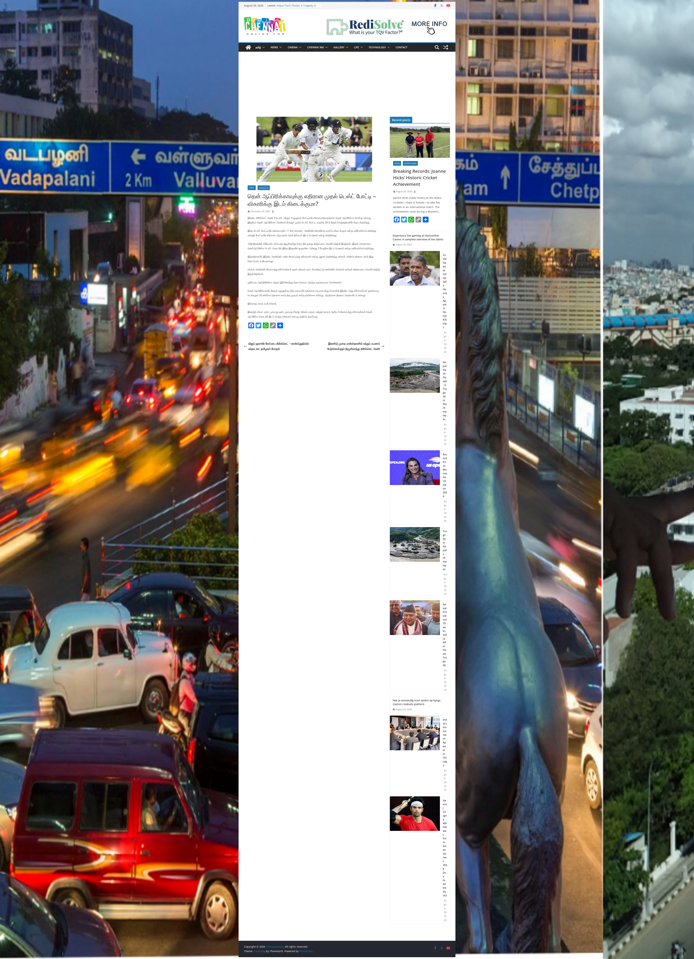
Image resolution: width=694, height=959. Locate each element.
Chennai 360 (315, 47)
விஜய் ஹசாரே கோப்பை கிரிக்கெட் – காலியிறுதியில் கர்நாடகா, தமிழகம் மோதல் (278, 346)
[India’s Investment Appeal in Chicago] (415, 755)
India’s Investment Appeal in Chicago (445, 742)
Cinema (292, 47)
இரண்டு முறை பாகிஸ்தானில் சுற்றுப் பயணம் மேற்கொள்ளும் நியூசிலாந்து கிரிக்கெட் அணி (353, 346)
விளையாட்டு (263, 187)
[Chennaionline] (248, 47)
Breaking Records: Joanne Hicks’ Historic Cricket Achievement (296, 7)
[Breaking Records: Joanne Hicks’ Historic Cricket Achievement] (420, 142)
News (274, 47)
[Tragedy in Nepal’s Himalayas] (415, 562)
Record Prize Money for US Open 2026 (445, 475)
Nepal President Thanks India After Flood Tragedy (445, 635)
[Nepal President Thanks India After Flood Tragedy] (415, 647)
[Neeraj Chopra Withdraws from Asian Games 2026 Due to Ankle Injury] (415, 860)
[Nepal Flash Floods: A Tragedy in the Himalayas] (415, 403)
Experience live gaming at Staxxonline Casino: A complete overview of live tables (418, 237)
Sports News (410, 163)
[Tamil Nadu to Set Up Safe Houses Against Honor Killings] (415, 303)
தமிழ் (258, 47)
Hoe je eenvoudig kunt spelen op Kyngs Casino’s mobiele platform (417, 702)
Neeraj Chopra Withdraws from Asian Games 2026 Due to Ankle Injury (445, 848)
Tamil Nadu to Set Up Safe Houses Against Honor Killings (445, 291)
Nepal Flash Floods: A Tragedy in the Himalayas (445, 391)
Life (356, 47)
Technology (377, 47)
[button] (263, 47)
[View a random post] (445, 47)
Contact (401, 47)
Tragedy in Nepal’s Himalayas (445, 550)
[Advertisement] (347, 89)
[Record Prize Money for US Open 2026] (415, 487)
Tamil (251, 187)
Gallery (338, 47)
